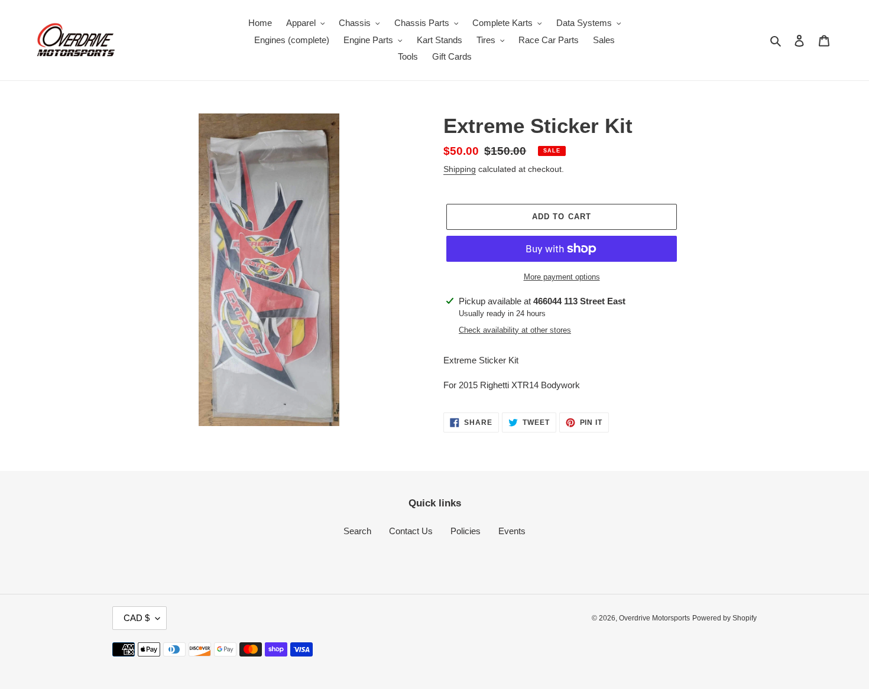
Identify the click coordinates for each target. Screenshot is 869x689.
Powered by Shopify (724, 618)
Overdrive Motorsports (654, 618)
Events (512, 531)
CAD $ (137, 618)
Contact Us (411, 531)
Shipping (459, 169)
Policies (465, 531)
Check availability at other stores (515, 330)
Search (357, 531)
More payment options (562, 276)
